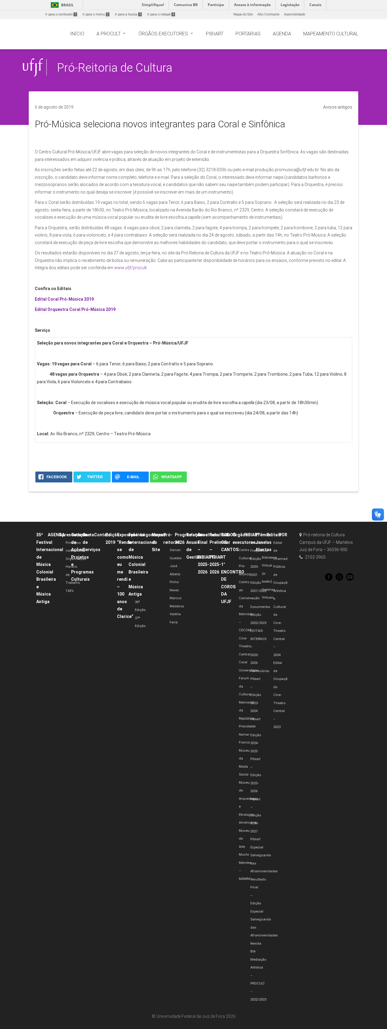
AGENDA (56, 534)
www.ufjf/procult (130, 267)
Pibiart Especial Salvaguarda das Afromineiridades (264, 855)
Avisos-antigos (337, 107)
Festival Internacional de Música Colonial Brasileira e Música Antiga (141, 564)
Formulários (259, 671)
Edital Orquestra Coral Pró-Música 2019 (75, 309)
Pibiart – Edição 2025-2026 (255, 775)
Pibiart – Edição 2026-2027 (255, 815)
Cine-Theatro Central (245, 646)
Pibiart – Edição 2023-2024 (255, 695)
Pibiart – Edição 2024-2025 (255, 735)
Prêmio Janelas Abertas (263, 542)
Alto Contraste (268, 14)
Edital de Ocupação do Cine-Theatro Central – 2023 (281, 695)
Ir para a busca (128, 14)
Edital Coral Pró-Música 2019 (64, 299)
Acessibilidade (294, 14)
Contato (102, 534)
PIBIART (252, 534)
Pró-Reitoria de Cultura (114, 67)
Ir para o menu (96, 14)
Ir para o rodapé (160, 14)
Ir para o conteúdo (60, 14)
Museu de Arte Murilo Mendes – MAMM (245, 855)
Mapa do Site (243, 14)
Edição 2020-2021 (255, 567)
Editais (274, 534)
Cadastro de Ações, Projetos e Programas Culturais (82, 557)
